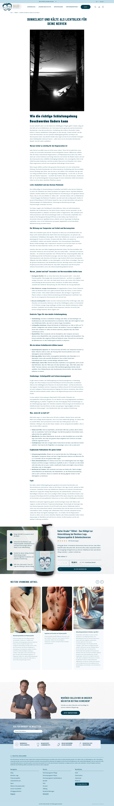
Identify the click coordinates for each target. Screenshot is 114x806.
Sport (12, 783)
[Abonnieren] (45, 731)
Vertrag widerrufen (82, 784)
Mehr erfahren (62, 556)
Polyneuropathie (15, 778)
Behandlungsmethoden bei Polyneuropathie (23, 635)
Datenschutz (78, 775)
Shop (11, 773)
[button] (31, 6)
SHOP (85, 7)
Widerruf (77, 780)
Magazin (12, 794)
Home (11, 12)
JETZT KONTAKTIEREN (70, 713)
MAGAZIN (16, 12)
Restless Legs (14, 775)
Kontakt (102, 1)
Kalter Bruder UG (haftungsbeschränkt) (52, 804)
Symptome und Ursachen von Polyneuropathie (56, 633)
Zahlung (45, 788)
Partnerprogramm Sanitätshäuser (52, 778)
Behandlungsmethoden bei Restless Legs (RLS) (87, 632)
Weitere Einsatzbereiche (17, 786)
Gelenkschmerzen (15, 780)
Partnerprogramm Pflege (50, 773)
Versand (45, 786)
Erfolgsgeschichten (15, 791)
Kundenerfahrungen (48, 791)
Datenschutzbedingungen (34, 735)
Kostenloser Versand (90, 562)
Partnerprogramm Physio (50, 775)
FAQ (44, 783)
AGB (76, 773)
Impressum (78, 778)
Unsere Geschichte (15, 788)
